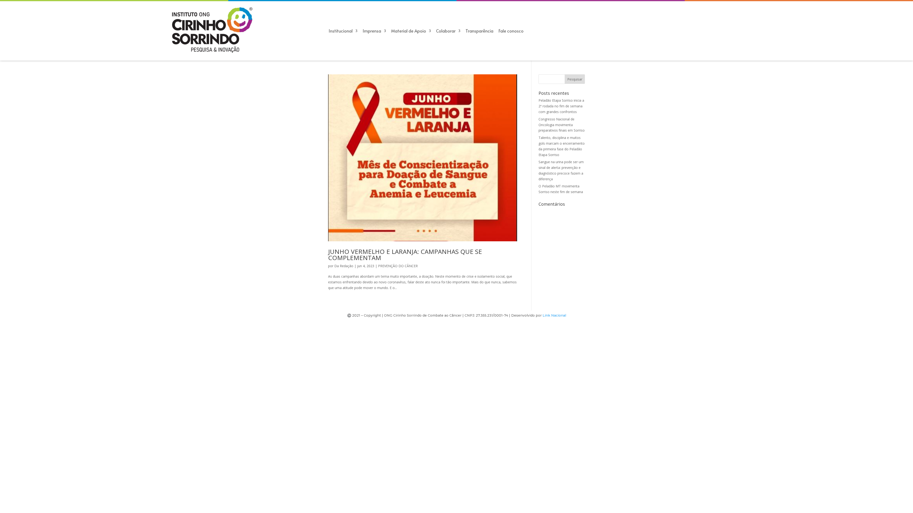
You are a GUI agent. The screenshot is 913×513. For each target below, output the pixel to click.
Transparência (479, 31)
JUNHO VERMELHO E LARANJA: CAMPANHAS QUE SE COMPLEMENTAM (405, 254)
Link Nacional (554, 315)
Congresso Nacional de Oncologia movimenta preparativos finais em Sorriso (562, 125)
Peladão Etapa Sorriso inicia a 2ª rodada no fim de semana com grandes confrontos (561, 106)
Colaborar (446, 31)
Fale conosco (511, 31)
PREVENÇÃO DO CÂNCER (398, 266)
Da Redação (343, 266)
